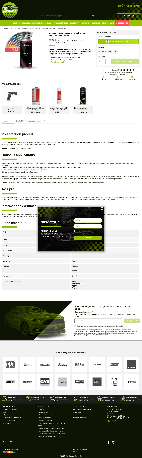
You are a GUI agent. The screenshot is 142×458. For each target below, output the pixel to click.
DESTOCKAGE (122, 23)
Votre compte (78, 406)
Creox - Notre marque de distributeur (51, 428)
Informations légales (11, 409)
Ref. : (51, 43)
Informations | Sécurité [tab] (36, 121)
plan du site (8, 423)
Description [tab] (7, 121)
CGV (5, 412)
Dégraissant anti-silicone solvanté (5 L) (35, 109)
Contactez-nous (9, 420)
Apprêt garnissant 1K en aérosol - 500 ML (59, 109)
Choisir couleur (104, 37)
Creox (10, 127)
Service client (43, 412)
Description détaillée (57, 62)
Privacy (76, 452)
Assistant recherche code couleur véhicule (53, 434)
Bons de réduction (79, 418)
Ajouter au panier (124, 61)
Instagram (113, 442)
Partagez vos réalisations (47, 436)
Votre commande (44, 418)
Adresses (76, 415)
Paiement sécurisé (45, 420)
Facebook (108, 442)
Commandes (77, 412)
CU (82, 452)
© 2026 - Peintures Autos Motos (71, 456)
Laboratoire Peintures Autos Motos (50, 431)
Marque (4, 127)
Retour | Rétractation (45, 415)
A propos (7, 415)
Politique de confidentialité (13, 418)
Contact (121, 4)
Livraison (41, 409)
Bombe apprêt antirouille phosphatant (82, 109)
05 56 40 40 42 (126, 70)
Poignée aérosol (12, 109)
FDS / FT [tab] (20, 121)
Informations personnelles (82, 409)
